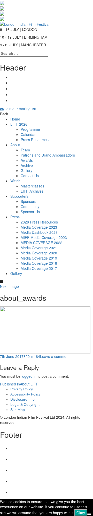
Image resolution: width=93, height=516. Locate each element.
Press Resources (35, 139)
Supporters (19, 196)
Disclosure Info (22, 399)
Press (15, 216)
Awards (27, 160)
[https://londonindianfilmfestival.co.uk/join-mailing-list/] (24, 23)
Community (30, 206)
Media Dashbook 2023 (39, 232)
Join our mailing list (20, 108)
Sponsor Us (30, 211)
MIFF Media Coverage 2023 (44, 237)
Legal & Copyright (25, 404)
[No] (89, 514)
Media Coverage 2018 (39, 263)
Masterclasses (32, 185)
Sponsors (28, 201)
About (15, 144)
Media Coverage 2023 (39, 227)
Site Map (17, 410)
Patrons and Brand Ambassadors (48, 155)
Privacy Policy (21, 389)
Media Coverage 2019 (39, 258)
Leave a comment (54, 356)
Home (15, 119)
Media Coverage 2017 (39, 268)
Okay (80, 512)
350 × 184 (32, 356)
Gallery (26, 170)
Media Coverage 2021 (39, 247)
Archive (27, 165)
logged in (28, 376)
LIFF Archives (32, 191)
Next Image (9, 286)
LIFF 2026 (18, 124)
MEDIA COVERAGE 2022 (41, 242)
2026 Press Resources (39, 222)
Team (25, 149)
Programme (30, 129)
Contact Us (30, 175)
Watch (15, 180)
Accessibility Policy (25, 394)
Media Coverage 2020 (39, 252)
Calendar (28, 134)
